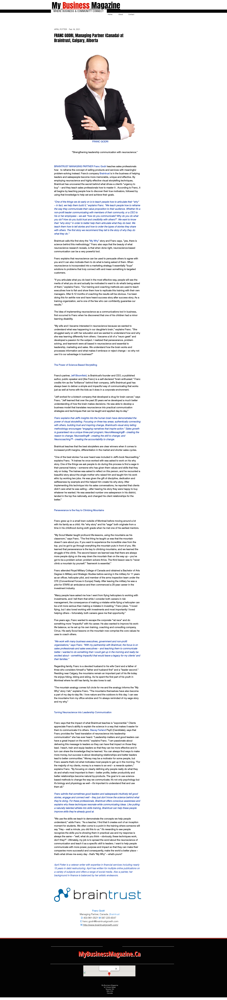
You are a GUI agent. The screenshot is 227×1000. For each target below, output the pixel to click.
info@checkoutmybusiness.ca (91, 996)
